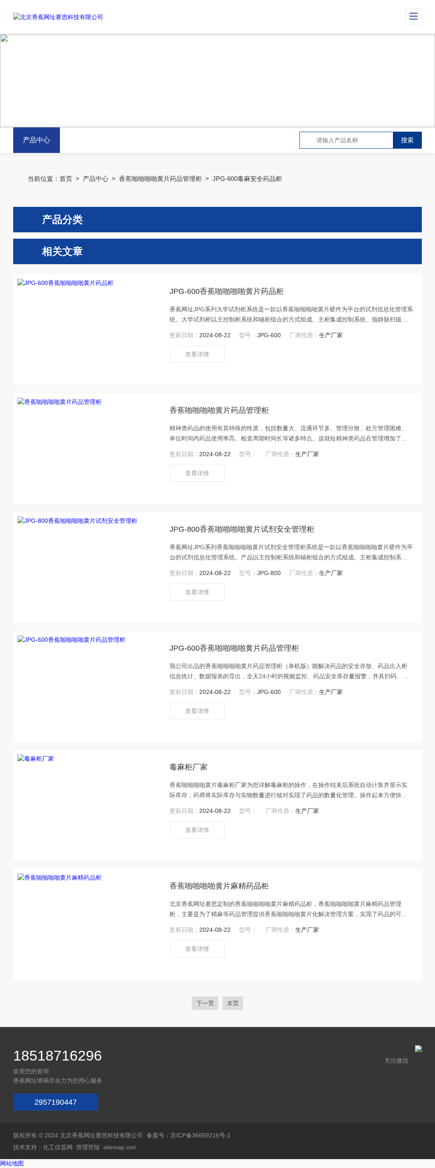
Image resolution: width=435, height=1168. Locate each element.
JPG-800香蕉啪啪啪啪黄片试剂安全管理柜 (241, 529)
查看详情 (197, 354)
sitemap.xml (119, 1147)
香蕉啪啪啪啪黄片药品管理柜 (160, 178)
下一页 (205, 1003)
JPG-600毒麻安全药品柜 (247, 178)
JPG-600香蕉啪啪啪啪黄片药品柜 (226, 291)
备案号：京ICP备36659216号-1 (189, 1135)
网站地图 (12, 1163)
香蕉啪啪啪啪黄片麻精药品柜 (219, 886)
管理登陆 (88, 1147)
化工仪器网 (58, 1147)
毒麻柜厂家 (188, 767)
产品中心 (36, 140)
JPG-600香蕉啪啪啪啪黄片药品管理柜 (234, 648)
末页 (233, 1003)
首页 (65, 178)
